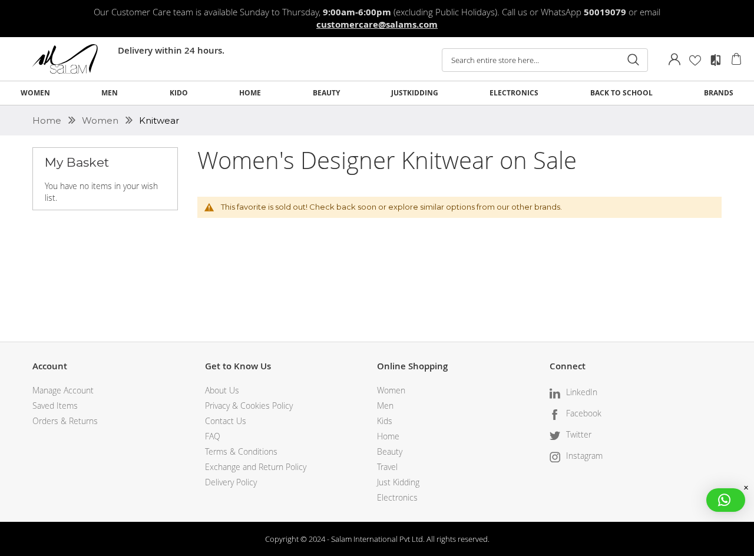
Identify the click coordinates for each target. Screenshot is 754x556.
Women (101, 120)
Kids (384, 420)
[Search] (633, 60)
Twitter (578, 434)
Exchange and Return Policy (255, 466)
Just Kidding (398, 482)
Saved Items (55, 405)
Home (48, 120)
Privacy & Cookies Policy (249, 405)
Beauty (389, 451)
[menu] (377, 93)
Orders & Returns (65, 420)
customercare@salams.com (377, 24)
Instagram (584, 455)
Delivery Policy (231, 482)
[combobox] (545, 60)
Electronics (397, 497)
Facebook (583, 413)
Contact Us (225, 420)
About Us (222, 390)
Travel (387, 466)
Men (385, 405)
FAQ (212, 436)
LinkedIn (581, 392)
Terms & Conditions (241, 451)
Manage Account (63, 390)
